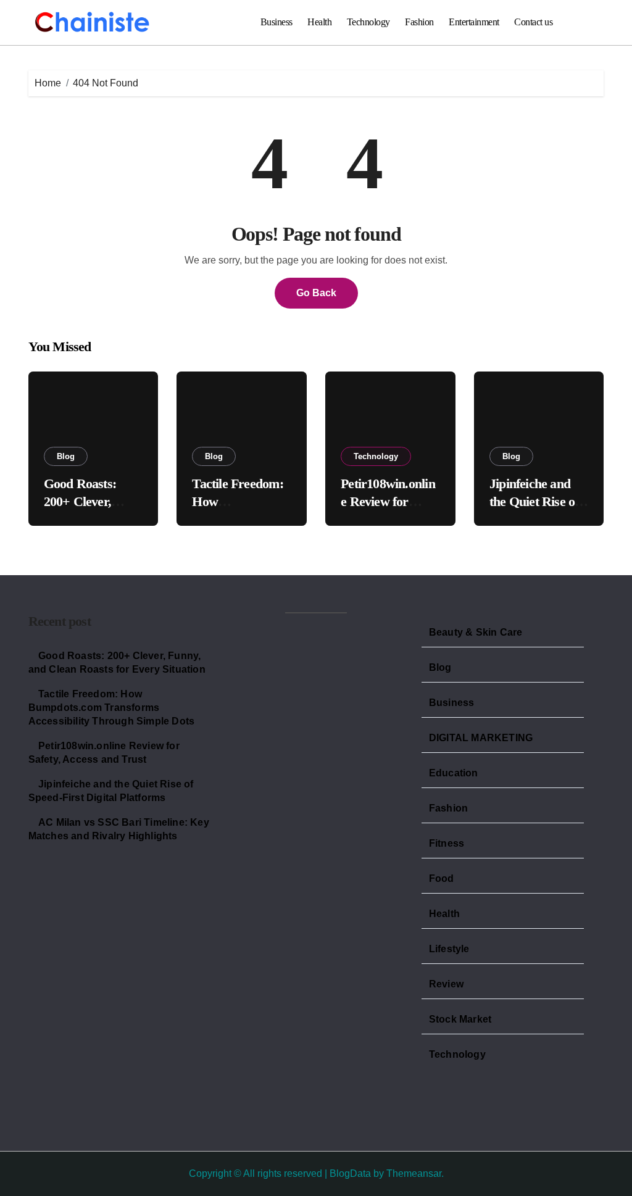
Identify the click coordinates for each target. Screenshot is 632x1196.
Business (276, 22)
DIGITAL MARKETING (481, 738)
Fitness (446, 843)
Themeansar (413, 1173)
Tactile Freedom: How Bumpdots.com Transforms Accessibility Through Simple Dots (111, 707)
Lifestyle (449, 949)
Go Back (316, 293)
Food (441, 878)
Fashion (419, 22)
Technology (368, 22)
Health (319, 22)
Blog (66, 456)
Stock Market (460, 1019)
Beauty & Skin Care (476, 632)
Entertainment (474, 22)
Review (446, 984)
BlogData (350, 1173)
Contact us (533, 22)
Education (453, 773)
